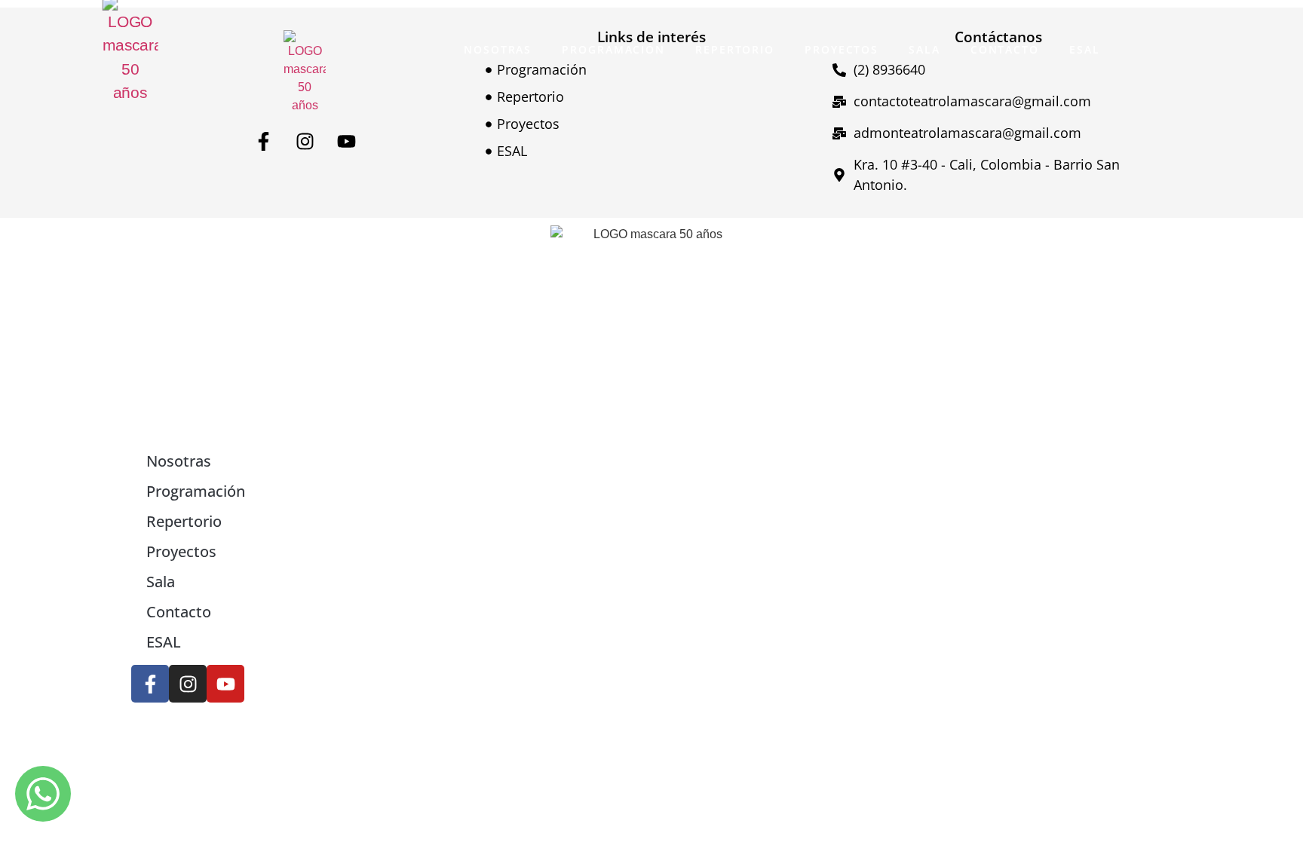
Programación (613, 49)
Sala (924, 49)
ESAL (1084, 49)
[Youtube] (346, 141)
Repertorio (734, 49)
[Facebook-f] (263, 141)
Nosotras (498, 49)
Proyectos (841, 49)
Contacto (1004, 49)
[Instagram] (304, 141)
